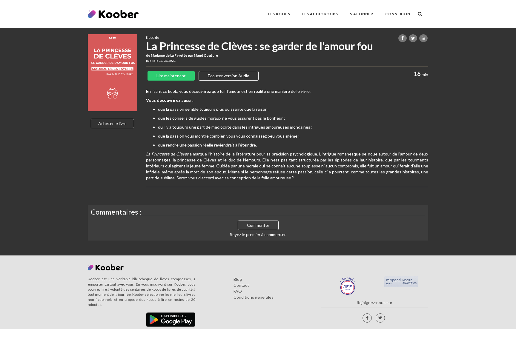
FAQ (238, 291)
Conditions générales (254, 297)
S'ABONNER (361, 14)
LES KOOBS (279, 14)
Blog (238, 279)
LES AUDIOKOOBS (320, 14)
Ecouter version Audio (228, 75)
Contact (241, 285)
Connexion (397, 14)
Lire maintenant (171, 75)
